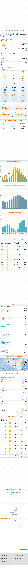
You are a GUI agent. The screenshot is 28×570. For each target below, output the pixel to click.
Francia (5, 528)
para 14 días (6, 115)
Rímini (2, 399)
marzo (3, 126)
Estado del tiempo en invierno (13, 492)
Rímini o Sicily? (13, 508)
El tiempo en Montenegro (5, 561)
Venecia (2, 386)
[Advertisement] (14, 15)
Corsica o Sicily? (14, 514)
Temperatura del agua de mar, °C (14, 188)
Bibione (2, 383)
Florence (3, 410)
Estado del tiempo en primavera (14, 494)
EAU (18, 524)
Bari (2, 381)
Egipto (4, 526)
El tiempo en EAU (18, 556)
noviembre (22, 126)
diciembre (22, 128)
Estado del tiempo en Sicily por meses (14, 120)
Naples (2, 392)
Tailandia (19, 542)
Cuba (4, 524)
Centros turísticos (6, 34)
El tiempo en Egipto (4, 555)
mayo (12, 123)
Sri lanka (5, 542)
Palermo (3, 394)
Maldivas (5, 534)
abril (3, 128)
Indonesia (19, 530)
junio (12, 125)
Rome (2, 397)
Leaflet (22, 370)
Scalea (2, 406)
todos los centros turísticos (21, 412)
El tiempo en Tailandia (19, 555)
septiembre (3, 69)
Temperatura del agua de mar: (7, 50)
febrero (4, 125)
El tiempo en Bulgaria (5, 558)
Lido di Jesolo (4, 390)
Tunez (4, 544)
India (4, 530)
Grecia (18, 528)
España (18, 526)
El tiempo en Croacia (19, 560)
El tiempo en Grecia (18, 558)
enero (3, 123)
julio (12, 126)
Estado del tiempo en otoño (14, 498)
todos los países (23, 549)
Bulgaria (5, 520)
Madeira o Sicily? (14, 512)
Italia (17, 34)
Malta (18, 534)
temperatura (6, 108)
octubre (22, 125)
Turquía (19, 544)
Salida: (4, 53)
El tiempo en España (5, 560)
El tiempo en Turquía (5, 556)
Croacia (19, 522)
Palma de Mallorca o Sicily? (14, 506)
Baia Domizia (4, 379)
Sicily (2, 403)
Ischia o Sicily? (14, 510)
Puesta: (11, 53)
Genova (2, 388)
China (18, 520)
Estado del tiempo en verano (14, 496)
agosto (13, 128)
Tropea (2, 408)
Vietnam (5, 546)
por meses (19, 115)
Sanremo (3, 401)
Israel (4, 532)
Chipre (4, 522)
